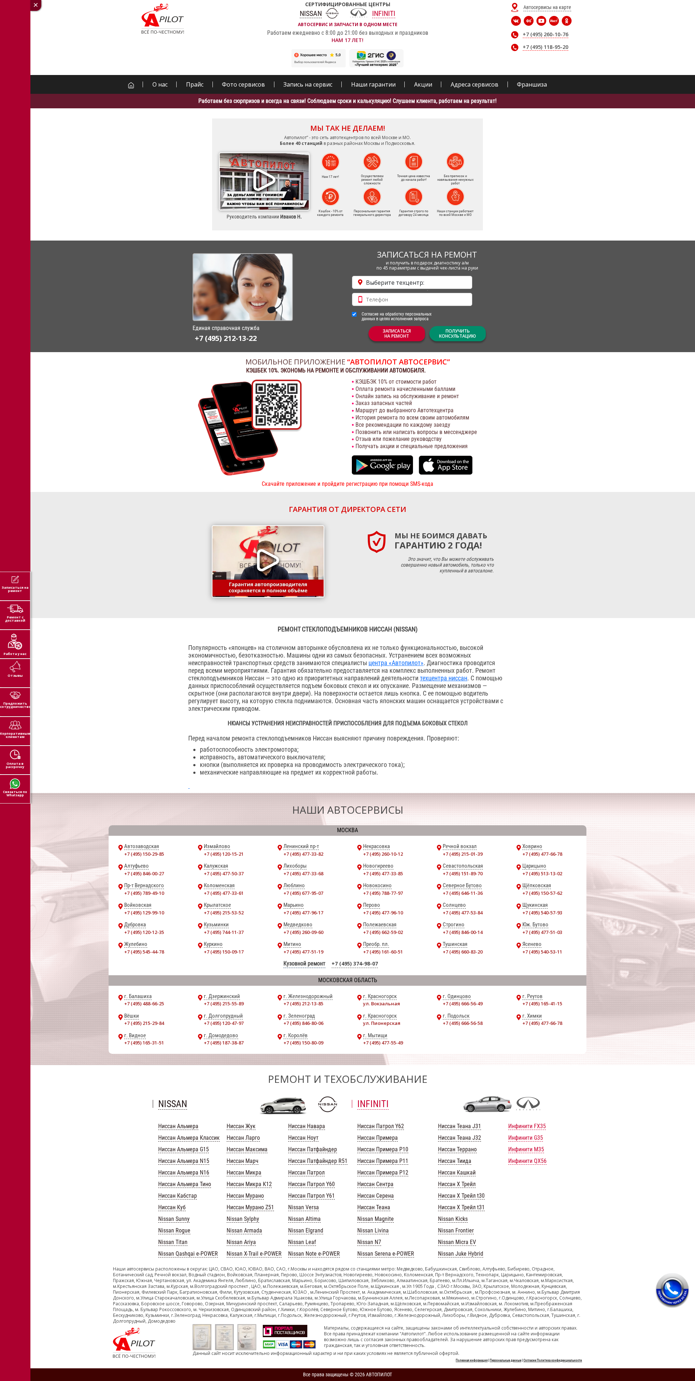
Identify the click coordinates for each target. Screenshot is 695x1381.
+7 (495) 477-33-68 (303, 873)
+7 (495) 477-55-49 (383, 1042)
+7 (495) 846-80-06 (303, 1023)
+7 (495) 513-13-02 (542, 873)
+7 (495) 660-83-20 (463, 951)
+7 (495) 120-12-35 (144, 932)
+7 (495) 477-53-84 (463, 912)
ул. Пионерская (381, 1023)
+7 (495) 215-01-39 (463, 854)
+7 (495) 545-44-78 (144, 951)
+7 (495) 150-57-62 (542, 893)
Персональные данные (505, 1360)
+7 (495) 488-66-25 (144, 1003)
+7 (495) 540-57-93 (542, 912)
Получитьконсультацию (457, 333)
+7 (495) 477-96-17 (303, 912)
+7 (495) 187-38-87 (224, 1042)
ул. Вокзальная (381, 1003)
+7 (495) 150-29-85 (144, 854)
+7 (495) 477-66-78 (542, 854)
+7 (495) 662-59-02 (383, 932)
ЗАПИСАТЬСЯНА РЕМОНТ (397, 333)
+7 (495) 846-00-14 (463, 932)
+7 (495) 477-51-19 (303, 951)
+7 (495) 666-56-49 (463, 1003)
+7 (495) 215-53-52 (224, 912)
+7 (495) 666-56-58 (463, 1023)
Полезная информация (472, 1360)
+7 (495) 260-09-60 (303, 932)
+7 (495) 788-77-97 (383, 893)
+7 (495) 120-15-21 (224, 854)
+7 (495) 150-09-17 (224, 951)
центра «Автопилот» (396, 663)
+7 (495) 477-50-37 (224, 873)
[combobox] (412, 282)
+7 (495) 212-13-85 (303, 1003)
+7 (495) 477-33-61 (224, 893)
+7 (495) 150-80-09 (303, 1042)
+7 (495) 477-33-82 (303, 854)
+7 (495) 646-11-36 (463, 893)
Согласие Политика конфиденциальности (552, 1360)
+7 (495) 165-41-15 (542, 1003)
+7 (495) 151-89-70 (463, 873)
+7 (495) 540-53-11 (542, 951)
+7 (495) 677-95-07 (303, 893)
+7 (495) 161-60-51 (383, 951)
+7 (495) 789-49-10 (144, 893)
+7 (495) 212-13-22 (226, 338)
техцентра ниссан (443, 678)
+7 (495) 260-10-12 (383, 854)
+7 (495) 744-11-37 (224, 932)
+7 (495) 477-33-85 (383, 873)
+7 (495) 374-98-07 (355, 963)
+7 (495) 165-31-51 (144, 1042)
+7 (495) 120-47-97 (224, 1023)
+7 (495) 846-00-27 (144, 873)
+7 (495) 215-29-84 (144, 1023)
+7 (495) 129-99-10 (144, 912)
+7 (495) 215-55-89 (224, 1003)
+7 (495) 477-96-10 (383, 912)
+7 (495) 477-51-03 (542, 932)
